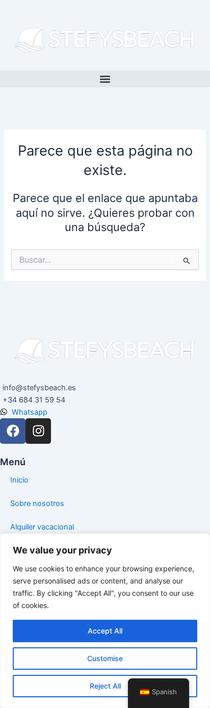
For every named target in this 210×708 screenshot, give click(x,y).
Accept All (105, 630)
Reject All (105, 685)
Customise (105, 658)
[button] (105, 78)
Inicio (19, 480)
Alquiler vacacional (42, 527)
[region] (105, 621)
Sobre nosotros (37, 503)
